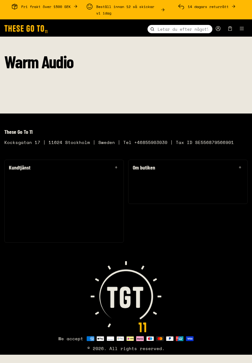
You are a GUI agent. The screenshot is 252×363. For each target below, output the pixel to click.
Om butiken (144, 167)
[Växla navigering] (242, 29)
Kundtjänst (19, 167)
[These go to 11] (25, 28)
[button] (230, 28)
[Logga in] (218, 29)
